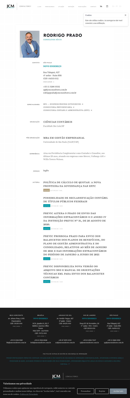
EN (113, 6)
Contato (93, 6)
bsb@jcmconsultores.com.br (40, 343)
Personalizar (86, 391)
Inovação (71, 6)
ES (120, 6)
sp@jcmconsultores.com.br (55, 90)
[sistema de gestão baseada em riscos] (101, 6)
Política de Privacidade (29, 394)
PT (117, 6)
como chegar (47, 81)
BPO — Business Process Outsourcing (62, 104)
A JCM (39, 6)
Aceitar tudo (118, 391)
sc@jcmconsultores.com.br (65, 343)
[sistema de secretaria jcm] (107, 6)
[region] (65, 389)
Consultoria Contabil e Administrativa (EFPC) (66, 110)
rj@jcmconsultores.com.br (89, 343)
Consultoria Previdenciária (57, 107)
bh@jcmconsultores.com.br (16, 343)
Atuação (61, 6)
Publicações (82, 6)
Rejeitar (102, 391)
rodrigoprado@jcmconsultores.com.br (59, 93)
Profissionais (49, 6)
